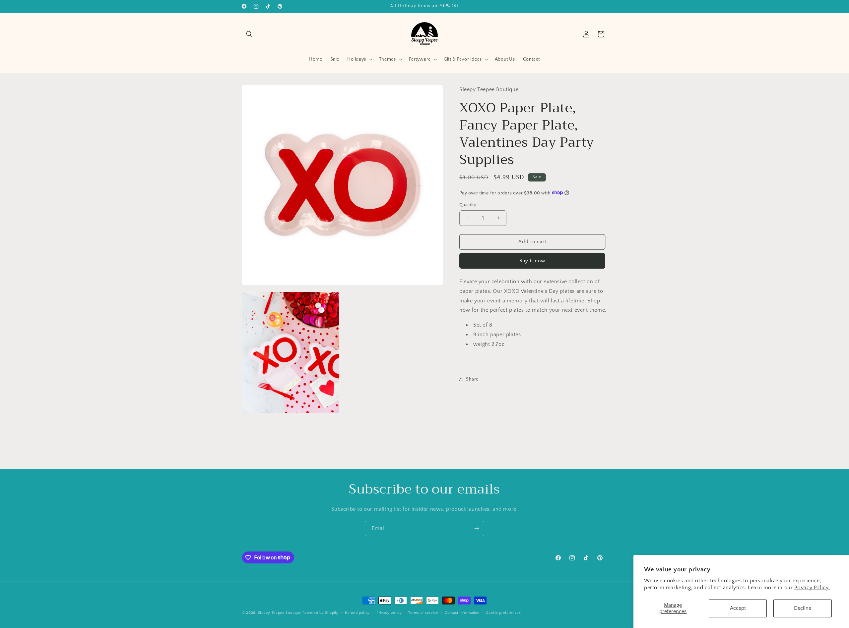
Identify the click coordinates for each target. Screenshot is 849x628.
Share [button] (472, 379)
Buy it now (532, 260)
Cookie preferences (503, 612)
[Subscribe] (476, 528)
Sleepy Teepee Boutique (279, 613)
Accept (738, 608)
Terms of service (423, 612)
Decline (802, 608)
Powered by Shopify (320, 613)
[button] (249, 34)
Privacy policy (389, 612)
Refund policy (357, 612)
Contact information (462, 612)
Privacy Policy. (812, 588)
